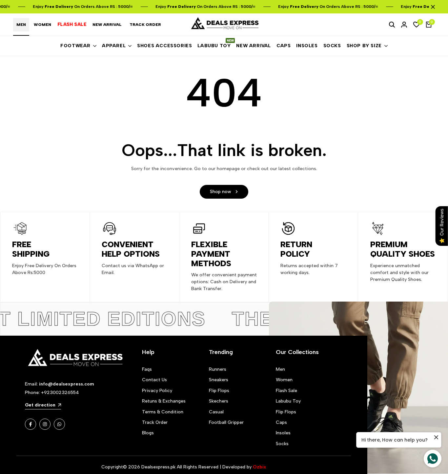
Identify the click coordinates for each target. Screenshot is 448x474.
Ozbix (259, 467)
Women (284, 380)
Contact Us (154, 380)
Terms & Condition (162, 412)
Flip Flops (219, 390)
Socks (282, 443)
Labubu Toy (288, 401)
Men (280, 369)
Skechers (218, 401)
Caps (281, 422)
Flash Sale (286, 390)
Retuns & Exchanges (164, 401)
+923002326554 (60, 392)
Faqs (147, 369)
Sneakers (218, 380)
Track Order (155, 422)
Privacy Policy (157, 390)
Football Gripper (226, 422)
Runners (217, 369)
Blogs (148, 433)
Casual (216, 412)
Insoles (283, 433)
